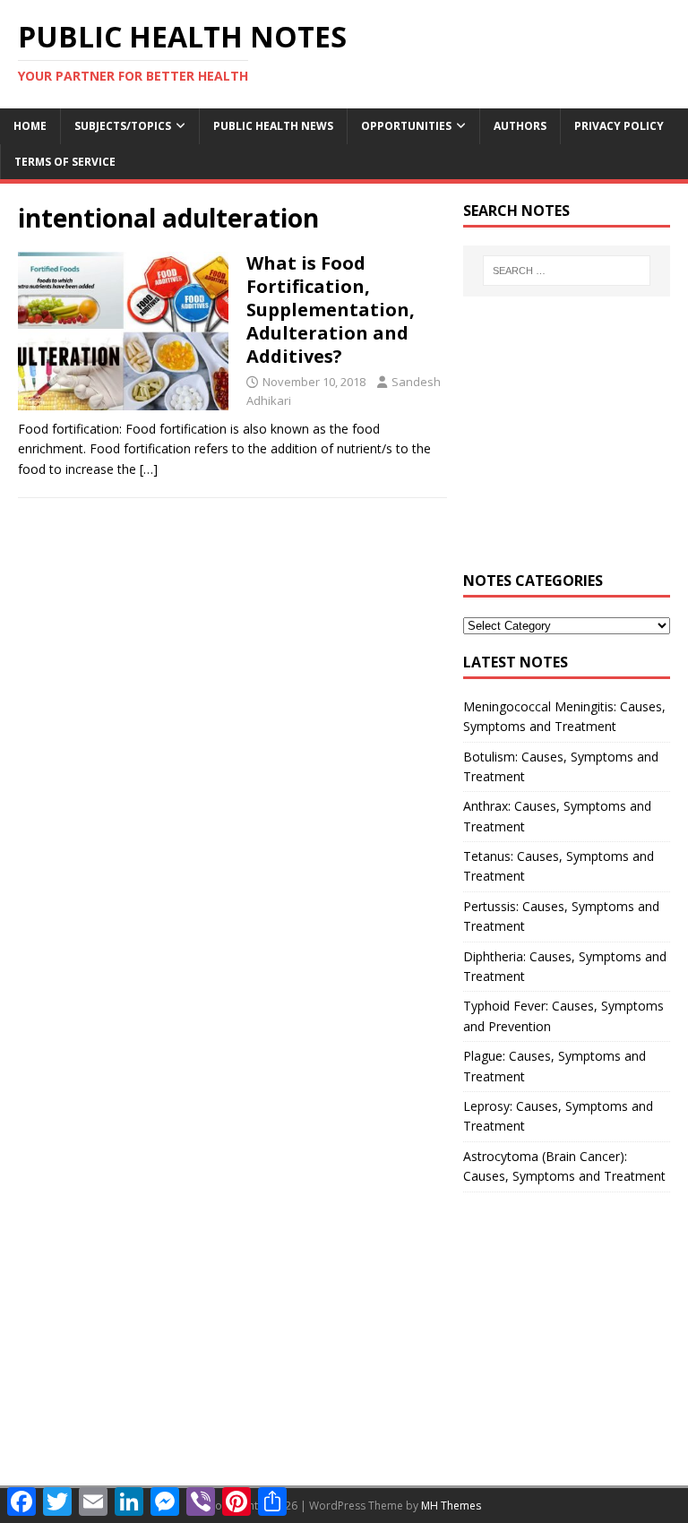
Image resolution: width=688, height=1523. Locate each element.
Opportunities (406, 125)
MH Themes (451, 1505)
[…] (149, 469)
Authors (520, 125)
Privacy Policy (619, 125)
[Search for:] (566, 270)
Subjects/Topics (122, 125)
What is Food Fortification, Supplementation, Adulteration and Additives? (330, 309)
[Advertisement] (566, 443)
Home (30, 125)
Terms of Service (65, 161)
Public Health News (273, 125)
